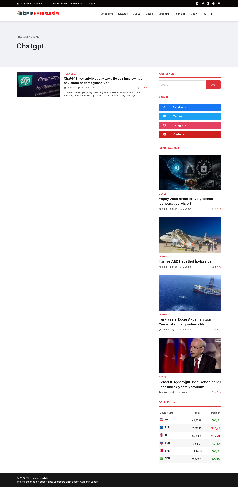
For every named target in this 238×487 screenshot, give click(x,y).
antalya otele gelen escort (32, 481)
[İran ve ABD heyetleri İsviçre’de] (190, 235)
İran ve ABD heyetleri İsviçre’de (185, 261)
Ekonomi (164, 13)
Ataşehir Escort (89, 481)
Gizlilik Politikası (58, 3)
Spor (194, 13)
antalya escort (56, 481)
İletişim (91, 3)
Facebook (179, 107)
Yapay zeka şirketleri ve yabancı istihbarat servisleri (186, 201)
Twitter (177, 116)
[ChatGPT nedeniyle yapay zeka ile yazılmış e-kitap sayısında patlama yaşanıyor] (38, 84)
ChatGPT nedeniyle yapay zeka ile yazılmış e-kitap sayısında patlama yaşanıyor (103, 81)
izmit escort (72, 481)
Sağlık (149, 13)
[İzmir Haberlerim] (38, 13)
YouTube (178, 134)
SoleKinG (71, 87)
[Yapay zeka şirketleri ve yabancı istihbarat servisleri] (190, 172)
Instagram (179, 125)
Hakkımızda (77, 3)
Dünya (137, 13)
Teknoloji (180, 13)
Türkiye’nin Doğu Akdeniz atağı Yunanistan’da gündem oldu (185, 321)
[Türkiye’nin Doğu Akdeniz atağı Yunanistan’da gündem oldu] (190, 293)
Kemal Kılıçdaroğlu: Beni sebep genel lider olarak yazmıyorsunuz (190, 384)
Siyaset (123, 13)
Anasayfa (107, 13)
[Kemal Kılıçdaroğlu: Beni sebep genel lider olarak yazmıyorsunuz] (190, 355)
